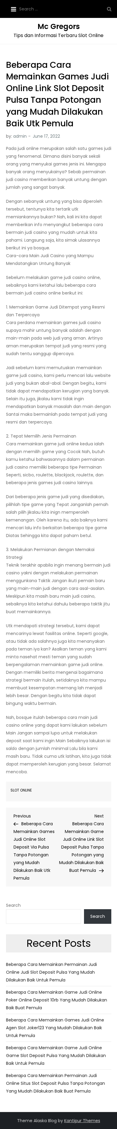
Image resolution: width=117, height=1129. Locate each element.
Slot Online (21, 790)
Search (13, 905)
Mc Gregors (59, 26)
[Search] (109, 9)
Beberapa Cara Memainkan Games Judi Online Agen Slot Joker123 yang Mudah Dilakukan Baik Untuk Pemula (55, 1028)
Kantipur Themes (82, 1121)
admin (20, 136)
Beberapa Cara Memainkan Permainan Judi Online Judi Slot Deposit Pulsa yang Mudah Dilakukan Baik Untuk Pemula (51, 972)
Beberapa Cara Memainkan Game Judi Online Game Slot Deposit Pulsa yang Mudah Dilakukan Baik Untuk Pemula (56, 1055)
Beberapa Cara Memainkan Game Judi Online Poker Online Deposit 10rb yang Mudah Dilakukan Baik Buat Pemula (56, 1000)
